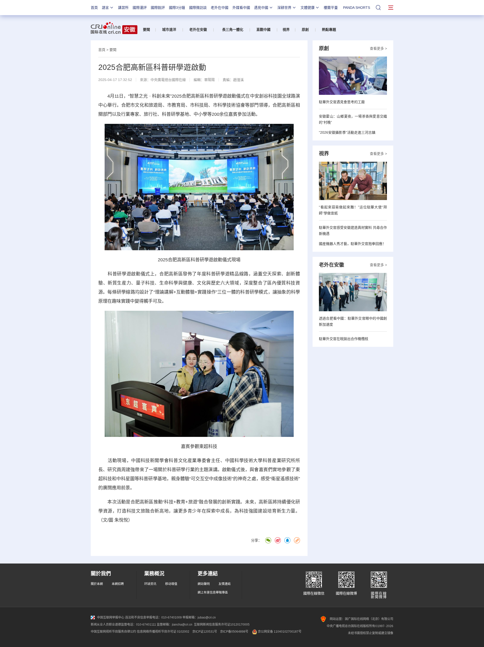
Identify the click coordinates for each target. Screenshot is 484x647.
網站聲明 (204, 584)
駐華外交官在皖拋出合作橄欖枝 (343, 339)
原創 (305, 29)
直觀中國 (263, 29)
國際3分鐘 (177, 8)
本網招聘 (118, 584)
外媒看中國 (241, 8)
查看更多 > (378, 48)
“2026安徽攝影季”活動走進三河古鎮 (347, 132)
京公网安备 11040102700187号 (279, 631)
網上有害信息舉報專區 (213, 592)
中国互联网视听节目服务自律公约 (113, 631)
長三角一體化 (232, 29)
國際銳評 (158, 8)
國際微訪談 (198, 8)
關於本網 (97, 584)
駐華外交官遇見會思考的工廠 (342, 102)
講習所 (123, 8)
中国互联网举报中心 (110, 617)
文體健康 (307, 8)
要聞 (146, 29)
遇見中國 (261, 8)
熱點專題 (329, 29)
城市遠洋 (169, 29)
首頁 (94, 8)
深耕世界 (284, 8)
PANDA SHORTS (356, 8)
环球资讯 (150, 584)
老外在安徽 (198, 29)
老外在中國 (219, 8)
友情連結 (225, 584)
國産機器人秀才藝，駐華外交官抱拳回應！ (352, 244)
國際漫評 (140, 8)
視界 (286, 29)
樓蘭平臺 (331, 8)
